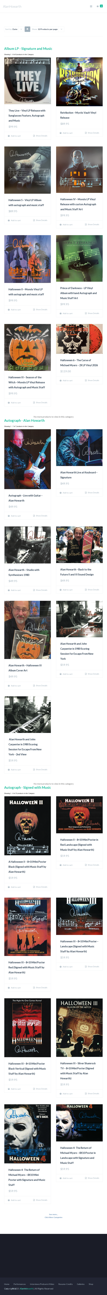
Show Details (41, 136)
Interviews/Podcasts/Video (42, 1284)
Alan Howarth (26, 1288)
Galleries (81, 1284)
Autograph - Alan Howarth (24, 420)
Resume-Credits (65, 1284)
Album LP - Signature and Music (28, 49)
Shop (91, 1284)
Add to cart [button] (15, 136)
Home (6, 1284)
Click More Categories (53, 1217)
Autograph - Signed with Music (27, 787)
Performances (20, 1284)
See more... (53, 1214)
